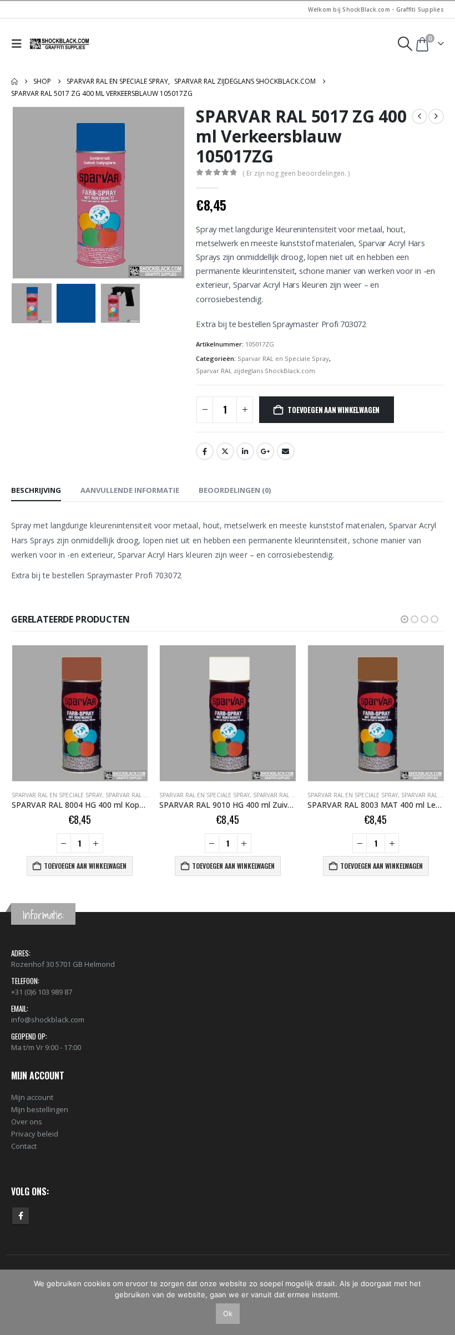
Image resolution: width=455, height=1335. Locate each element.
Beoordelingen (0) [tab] (235, 490)
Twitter (225, 451)
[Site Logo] (59, 44)
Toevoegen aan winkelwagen (333, 409)
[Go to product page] (80, 713)
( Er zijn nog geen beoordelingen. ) (296, 173)
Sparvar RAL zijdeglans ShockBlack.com (255, 370)
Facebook (205, 451)
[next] (436, 116)
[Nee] (441, 1302)
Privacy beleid (34, 1134)
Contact (24, 1146)
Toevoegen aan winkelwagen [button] (85, 865)
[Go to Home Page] (14, 81)
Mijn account (32, 1097)
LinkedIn (245, 451)
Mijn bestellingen (39, 1109)
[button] (19, 43)
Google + (265, 451)
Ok (227, 1313)
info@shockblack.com (47, 1020)
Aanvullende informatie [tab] (129, 490)
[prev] (419, 116)
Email (286, 451)
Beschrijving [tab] (36, 490)
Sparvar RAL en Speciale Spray (283, 358)
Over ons (26, 1122)
